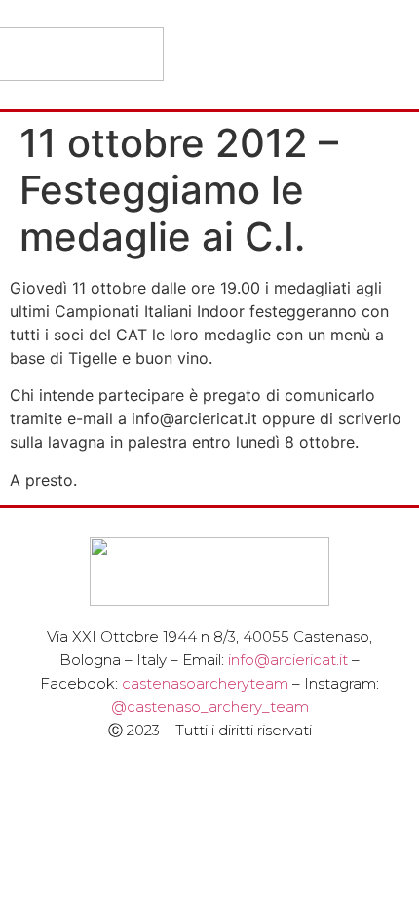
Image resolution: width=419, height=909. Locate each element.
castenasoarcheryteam (205, 683)
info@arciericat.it (288, 660)
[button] (390, 54)
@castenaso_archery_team (210, 706)
